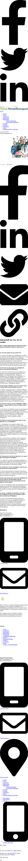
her (7, 857)
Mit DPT (1, 111)
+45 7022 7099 (11, 853)
